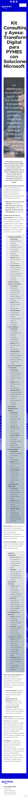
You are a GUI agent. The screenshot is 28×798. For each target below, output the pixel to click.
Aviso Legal (7, 788)
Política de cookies (9, 790)
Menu (23, 5)
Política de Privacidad (10, 792)
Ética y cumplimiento (10, 794)
